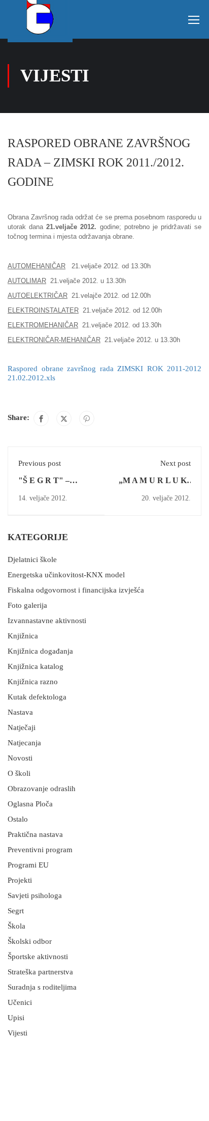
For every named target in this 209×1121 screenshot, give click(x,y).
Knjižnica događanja (40, 651)
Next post (175, 463)
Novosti (20, 758)
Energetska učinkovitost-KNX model (66, 575)
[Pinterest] (86, 418)
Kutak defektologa (37, 697)
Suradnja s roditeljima (42, 987)
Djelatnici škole (32, 559)
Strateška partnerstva (40, 972)
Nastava (20, 712)
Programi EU (28, 865)
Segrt (16, 911)
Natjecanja (24, 743)
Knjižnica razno (33, 682)
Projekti (20, 880)
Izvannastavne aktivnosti (47, 620)
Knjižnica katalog (35, 666)
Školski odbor (30, 941)
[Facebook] (41, 418)
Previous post (39, 463)
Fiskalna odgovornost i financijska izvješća (76, 590)
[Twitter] (64, 418)
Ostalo (18, 819)
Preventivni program (40, 850)
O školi (19, 773)
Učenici (20, 1002)
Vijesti (17, 1033)
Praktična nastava (35, 834)
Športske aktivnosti (38, 956)
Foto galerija (27, 605)
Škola (16, 926)
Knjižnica (23, 636)
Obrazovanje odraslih (42, 788)
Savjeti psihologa (35, 895)
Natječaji (22, 727)
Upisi (16, 1018)
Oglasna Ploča (30, 804)
